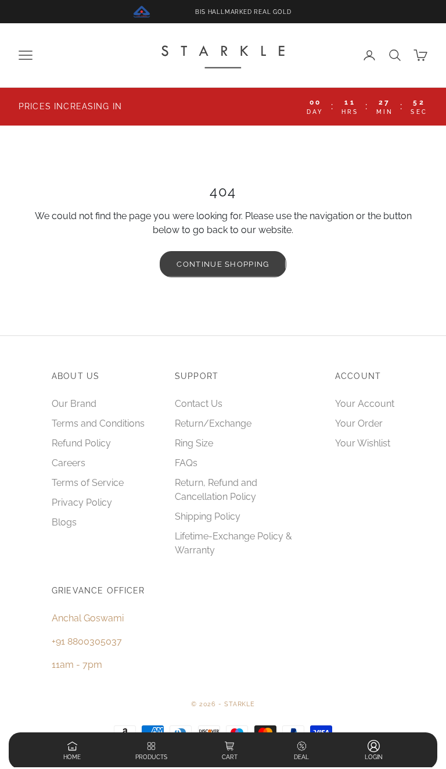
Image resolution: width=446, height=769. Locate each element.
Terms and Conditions (98, 423)
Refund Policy (81, 443)
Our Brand (74, 403)
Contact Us (198, 403)
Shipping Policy (207, 516)
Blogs (64, 522)
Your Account (364, 403)
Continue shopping (223, 264)
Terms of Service (88, 482)
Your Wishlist (362, 443)
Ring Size (194, 443)
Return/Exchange (213, 423)
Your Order (359, 423)
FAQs (186, 462)
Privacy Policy (82, 502)
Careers (68, 462)
